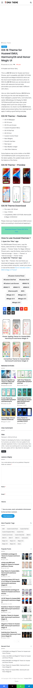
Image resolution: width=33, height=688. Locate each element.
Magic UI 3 (22, 295)
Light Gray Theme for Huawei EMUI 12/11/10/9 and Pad (24, 381)
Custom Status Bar (19, 534)
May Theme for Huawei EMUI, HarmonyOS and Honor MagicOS (10, 573)
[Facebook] (4, 309)
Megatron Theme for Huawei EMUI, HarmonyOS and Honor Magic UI (10, 625)
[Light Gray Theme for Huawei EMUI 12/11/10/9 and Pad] (24, 374)
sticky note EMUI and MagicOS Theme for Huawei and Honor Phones (10, 564)
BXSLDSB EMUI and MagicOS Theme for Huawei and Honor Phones (10, 591)
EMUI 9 (26, 287)
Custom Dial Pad (10, 280)
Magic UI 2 (11, 295)
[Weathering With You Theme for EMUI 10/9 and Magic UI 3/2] (8, 374)
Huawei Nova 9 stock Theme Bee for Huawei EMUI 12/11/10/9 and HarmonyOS (24, 400)
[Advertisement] (16, 24)
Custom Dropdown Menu (8, 531)
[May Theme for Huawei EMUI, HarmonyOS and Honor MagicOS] (27, 573)
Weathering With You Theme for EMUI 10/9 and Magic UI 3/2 (8, 381)
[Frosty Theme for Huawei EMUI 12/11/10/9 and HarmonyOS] (8, 392)
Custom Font (24, 280)
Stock (19, 543)
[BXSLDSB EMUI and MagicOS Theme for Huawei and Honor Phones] (27, 592)
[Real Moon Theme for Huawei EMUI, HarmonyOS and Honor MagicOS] (27, 609)
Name (3, 486)
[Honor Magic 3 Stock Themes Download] (8, 412)
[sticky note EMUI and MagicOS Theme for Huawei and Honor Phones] (27, 565)
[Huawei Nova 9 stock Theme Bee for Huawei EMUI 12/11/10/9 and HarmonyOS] (24, 392)
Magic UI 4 (11, 299)
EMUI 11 (7, 287)
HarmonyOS (13, 291)
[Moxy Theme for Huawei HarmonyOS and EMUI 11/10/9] (24, 412)
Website (3, 501)
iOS (23, 291)
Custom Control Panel (16, 276)
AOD (3, 528)
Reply (3, 451)
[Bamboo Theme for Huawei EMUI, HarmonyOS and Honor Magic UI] (27, 617)
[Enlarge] (29, 170)
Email (3, 494)
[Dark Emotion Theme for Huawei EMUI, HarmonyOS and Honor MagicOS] (27, 634)
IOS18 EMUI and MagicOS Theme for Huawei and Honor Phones (10, 556)
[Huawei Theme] (11, 2)
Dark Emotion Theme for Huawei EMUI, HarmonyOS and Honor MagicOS (11, 634)
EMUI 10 (26, 283)
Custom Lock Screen (12, 283)
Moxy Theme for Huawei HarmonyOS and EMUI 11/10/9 (23, 419)
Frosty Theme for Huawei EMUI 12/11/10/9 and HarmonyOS (8, 399)
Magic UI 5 (22, 299)
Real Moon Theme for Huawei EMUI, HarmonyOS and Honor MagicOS (10, 608)
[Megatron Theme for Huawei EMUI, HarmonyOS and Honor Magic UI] (27, 626)
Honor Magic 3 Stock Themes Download (8, 418)
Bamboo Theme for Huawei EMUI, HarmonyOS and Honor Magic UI (10, 617)
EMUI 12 (17, 287)
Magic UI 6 (16, 302)
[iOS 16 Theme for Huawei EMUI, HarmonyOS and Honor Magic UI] (27, 600)
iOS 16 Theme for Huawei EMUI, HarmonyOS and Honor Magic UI (11, 600)
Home (4, 43)
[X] (9, 309)
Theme (9, 43)
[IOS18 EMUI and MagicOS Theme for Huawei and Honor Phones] (27, 556)
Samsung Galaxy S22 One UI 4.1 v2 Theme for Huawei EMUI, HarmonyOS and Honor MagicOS (10, 582)
